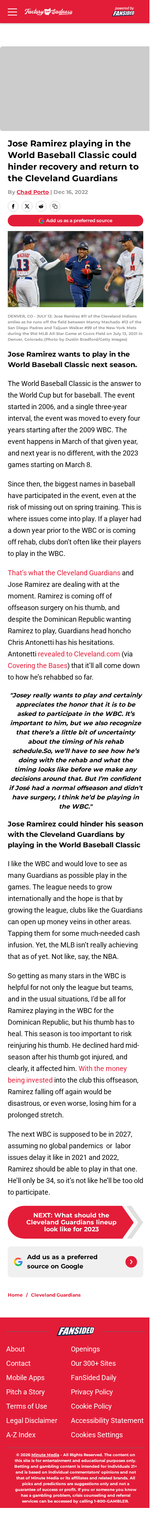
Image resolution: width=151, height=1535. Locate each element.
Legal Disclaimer (31, 1420)
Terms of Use (26, 1406)
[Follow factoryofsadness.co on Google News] (131, 1262)
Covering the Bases (37, 665)
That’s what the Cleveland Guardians (64, 573)
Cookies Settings (97, 1435)
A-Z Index (21, 1435)
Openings (85, 1349)
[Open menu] (12, 11)
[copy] (55, 206)
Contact (18, 1363)
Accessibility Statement (107, 1420)
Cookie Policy (91, 1406)
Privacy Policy (92, 1392)
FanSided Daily (94, 1378)
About (15, 1349)
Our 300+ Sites (93, 1363)
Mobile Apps (25, 1378)
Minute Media (45, 1454)
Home (15, 1295)
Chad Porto (33, 192)
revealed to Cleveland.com (79, 654)
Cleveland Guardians (56, 1295)
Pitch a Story (25, 1392)
